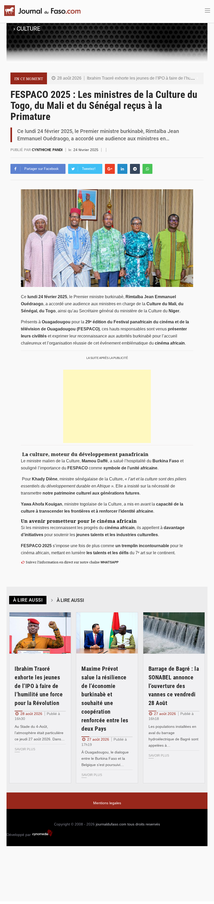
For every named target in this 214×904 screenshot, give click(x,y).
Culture (28, 28)
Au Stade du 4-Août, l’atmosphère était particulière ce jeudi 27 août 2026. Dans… (40, 732)
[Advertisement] (107, 406)
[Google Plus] (110, 169)
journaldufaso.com (111, 824)
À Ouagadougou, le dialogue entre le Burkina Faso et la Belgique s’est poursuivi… (105, 758)
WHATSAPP (109, 562)
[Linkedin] (122, 169)
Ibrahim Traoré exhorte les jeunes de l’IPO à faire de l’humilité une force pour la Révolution (39, 685)
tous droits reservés (143, 824)
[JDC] (44, 10)
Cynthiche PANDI (48, 150)
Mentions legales (107, 803)
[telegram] (135, 169)
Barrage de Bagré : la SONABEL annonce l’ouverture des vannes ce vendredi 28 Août (173, 685)
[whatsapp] (147, 169)
